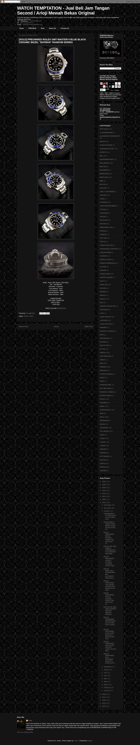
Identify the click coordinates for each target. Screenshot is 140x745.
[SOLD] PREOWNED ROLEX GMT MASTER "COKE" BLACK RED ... (110, 646)
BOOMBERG (104, 170)
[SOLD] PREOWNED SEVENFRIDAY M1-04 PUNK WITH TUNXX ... (110, 621)
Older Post (89, 326)
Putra (30, 720)
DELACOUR (104, 220)
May (105, 678)
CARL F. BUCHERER (107, 191)
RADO (102, 381)
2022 (104, 493)
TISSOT (102, 438)
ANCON (102, 141)
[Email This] (40, 313)
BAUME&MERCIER (106, 159)
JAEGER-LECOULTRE (107, 306)
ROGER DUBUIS (105, 395)
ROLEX (26, 316)
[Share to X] (44, 313)
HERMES (103, 292)
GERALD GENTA (106, 259)
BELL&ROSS (104, 163)
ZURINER (103, 471)
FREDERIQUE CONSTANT (109, 249)
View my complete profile (25, 732)
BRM (101, 181)
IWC (101, 302)
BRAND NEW (104, 174)
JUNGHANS (104, 309)
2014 (104, 706)
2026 (104, 481)
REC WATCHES (105, 388)
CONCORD (104, 213)
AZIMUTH (103, 152)
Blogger (89, 741)
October (107, 511)
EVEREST (103, 234)
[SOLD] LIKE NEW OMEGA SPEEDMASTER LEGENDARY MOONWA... (110, 550)
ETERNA (103, 231)
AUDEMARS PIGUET (107, 149)
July (105, 673)
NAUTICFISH (104, 345)
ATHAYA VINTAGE (106, 145)
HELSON (103, 288)
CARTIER (103, 195)
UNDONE (103, 449)
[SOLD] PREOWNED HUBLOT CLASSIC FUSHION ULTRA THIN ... (110, 561)
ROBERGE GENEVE (107, 392)
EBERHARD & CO (106, 227)
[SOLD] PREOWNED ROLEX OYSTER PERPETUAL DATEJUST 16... (109, 538)
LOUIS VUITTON (106, 324)
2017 (104, 697)
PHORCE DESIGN (106, 374)
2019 (104, 502)
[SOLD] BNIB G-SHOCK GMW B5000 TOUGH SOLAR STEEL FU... (110, 525)
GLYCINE (103, 267)
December (108, 505)
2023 (104, 490)
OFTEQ (102, 349)
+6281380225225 (35, 21)
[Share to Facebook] (47, 313)
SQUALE (103, 424)
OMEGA (102, 352)
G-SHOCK (103, 256)
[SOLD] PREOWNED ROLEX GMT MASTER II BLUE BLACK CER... (109, 634)
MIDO (102, 335)
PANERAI (103, 367)
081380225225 (61, 308)
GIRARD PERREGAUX (108, 263)
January (107, 690)
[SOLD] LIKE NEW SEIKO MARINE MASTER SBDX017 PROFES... (110, 610)
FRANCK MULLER (106, 245)
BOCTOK (103, 166)
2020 (104, 499)
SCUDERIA (104, 403)
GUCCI (102, 281)
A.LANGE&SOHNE (106, 132)
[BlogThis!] (42, 313)
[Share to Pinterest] (49, 313)
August (106, 669)
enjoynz (76, 741)
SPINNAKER (104, 420)
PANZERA (103, 370)
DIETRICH (103, 224)
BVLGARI (103, 188)
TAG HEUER (104, 431)
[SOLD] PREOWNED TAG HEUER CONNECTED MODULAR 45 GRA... (109, 585)
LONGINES (104, 320)
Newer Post (23, 326)
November (108, 508)
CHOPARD (103, 202)
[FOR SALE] (104, 129)
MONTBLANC (104, 338)
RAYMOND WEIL (106, 385)
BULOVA (103, 184)
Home (21, 28)
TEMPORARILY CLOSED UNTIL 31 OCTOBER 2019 (110, 516)
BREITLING (104, 177)
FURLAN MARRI (105, 252)
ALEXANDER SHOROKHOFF (110, 136)
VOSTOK (103, 460)
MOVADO (103, 342)
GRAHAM (103, 270)
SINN (101, 413)
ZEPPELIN (103, 467)
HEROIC (103, 295)
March (106, 684)
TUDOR (102, 442)
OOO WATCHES (105, 356)
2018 (104, 694)
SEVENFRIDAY (105, 410)
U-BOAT (102, 446)
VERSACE (103, 453)
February (107, 687)
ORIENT (103, 360)
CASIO (102, 199)
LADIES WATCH (105, 317)
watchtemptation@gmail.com (32, 24)
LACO (102, 313)
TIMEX (102, 435)
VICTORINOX (104, 456)
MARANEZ (103, 327)
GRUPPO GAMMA (106, 277)
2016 (104, 700)
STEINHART (104, 428)
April (106, 681)
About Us (52, 28)
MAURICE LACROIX (107, 331)
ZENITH (102, 463)
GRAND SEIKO (105, 274)
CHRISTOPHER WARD (108, 206)
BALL (101, 156)
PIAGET (102, 378)
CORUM (103, 217)
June (106, 675)
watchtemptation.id (26, 23)
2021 (104, 496)
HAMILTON (104, 284)
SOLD (31, 316)
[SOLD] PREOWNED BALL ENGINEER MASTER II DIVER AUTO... (110, 658)
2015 (104, 703)
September (108, 667)
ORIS (101, 363)
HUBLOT (103, 299)
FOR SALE (32, 28)
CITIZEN (103, 209)
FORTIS (102, 242)
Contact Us (65, 28)
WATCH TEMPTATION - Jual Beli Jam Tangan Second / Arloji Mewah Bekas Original (63, 10)
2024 (104, 487)
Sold (42, 28)
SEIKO (102, 406)
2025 (104, 484)
